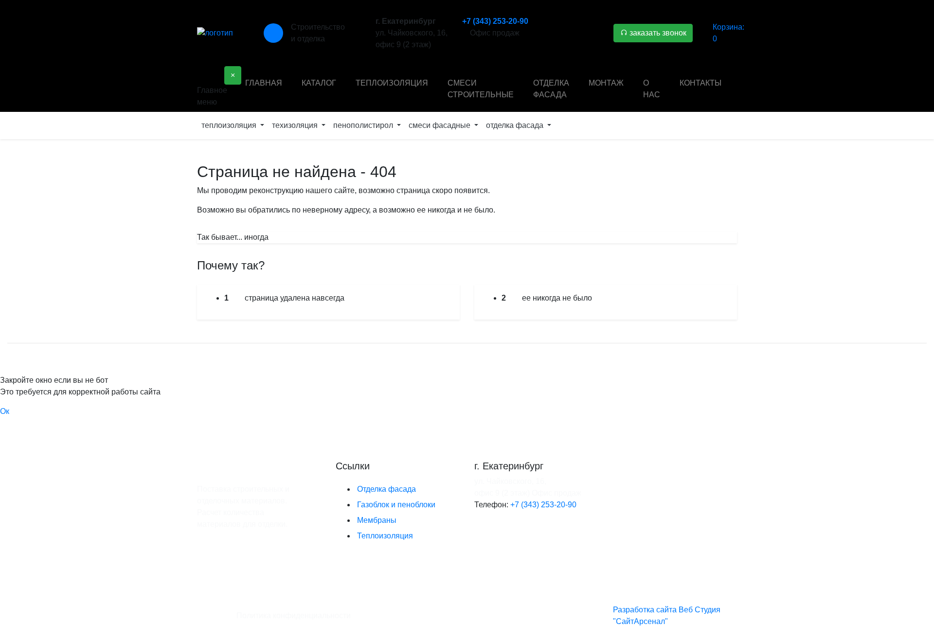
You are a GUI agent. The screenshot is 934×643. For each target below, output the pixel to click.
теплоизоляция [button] (229, 125)
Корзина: (728, 33)
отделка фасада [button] (515, 125)
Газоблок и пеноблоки (396, 504)
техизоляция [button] (296, 125)
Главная (263, 83)
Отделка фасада (386, 489)
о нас (651, 89)
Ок (4, 411)
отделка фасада (551, 89)
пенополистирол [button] (364, 125)
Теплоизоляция (385, 536)
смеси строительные (481, 89)
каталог (319, 83)
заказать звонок (657, 33)
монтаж (606, 83)
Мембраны (376, 520)
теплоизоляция (392, 83)
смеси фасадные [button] (440, 125)
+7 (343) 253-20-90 (495, 21)
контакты (700, 83)
